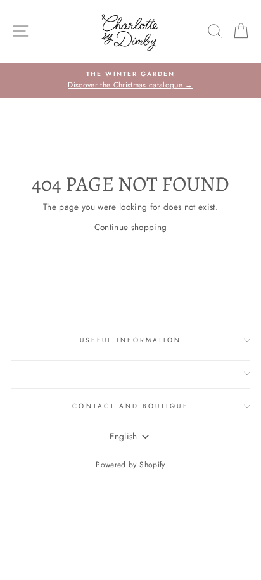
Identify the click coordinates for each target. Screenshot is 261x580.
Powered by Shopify (130, 464)
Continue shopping (130, 227)
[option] (130, 80)
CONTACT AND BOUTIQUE (130, 406)
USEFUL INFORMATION (130, 340)
